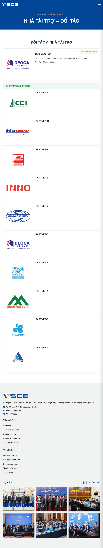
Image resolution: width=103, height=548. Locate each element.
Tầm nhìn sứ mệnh (11, 430)
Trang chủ (41, 14)
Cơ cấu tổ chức (9, 434)
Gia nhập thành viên (11, 459)
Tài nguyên (8, 472)
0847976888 (11, 414)
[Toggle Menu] (98, 4)
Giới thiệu (7, 426)
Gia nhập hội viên (10, 455)
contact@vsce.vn (13, 410)
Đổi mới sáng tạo (10, 464)
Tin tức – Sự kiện (10, 468)
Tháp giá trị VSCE (10, 443)
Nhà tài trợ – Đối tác (11, 438)
